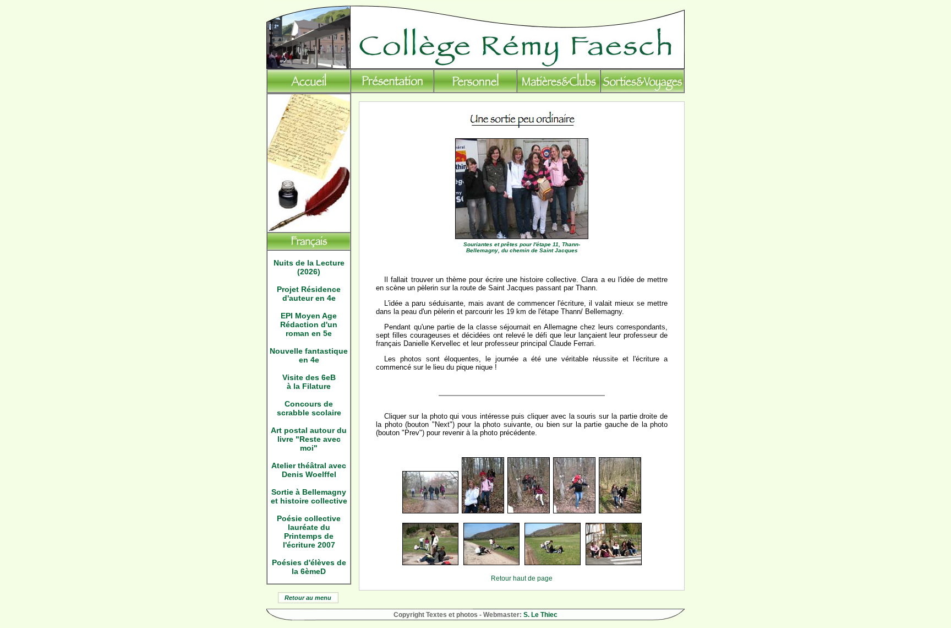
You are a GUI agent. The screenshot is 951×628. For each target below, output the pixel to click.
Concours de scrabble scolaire (309, 408)
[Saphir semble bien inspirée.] (552, 563)
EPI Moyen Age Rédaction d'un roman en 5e (308, 324)
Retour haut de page (522, 578)
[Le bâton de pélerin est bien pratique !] (528, 511)
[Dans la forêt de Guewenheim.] (620, 511)
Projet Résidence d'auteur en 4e (309, 293)
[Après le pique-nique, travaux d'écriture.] (430, 563)
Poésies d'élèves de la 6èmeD (309, 567)
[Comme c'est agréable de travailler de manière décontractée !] (491, 563)
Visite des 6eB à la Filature (309, 382)
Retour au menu (308, 597)
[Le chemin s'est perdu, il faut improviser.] (574, 511)
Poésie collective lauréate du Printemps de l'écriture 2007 (309, 531)
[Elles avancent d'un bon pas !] (430, 511)
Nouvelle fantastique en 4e (309, 355)
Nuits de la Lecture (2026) (309, 267)
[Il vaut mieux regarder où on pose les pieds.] (483, 511)
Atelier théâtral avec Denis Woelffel (308, 470)
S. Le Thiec (540, 615)
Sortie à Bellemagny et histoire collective (309, 496)
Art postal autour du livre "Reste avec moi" (309, 439)
